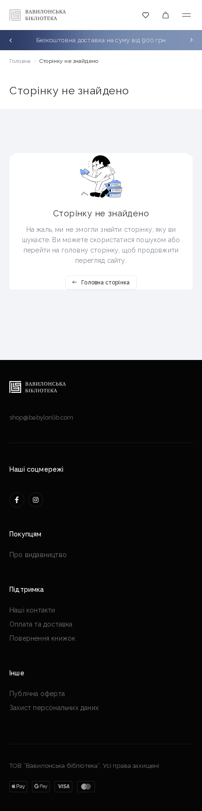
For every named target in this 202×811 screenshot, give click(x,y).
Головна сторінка (105, 282)
